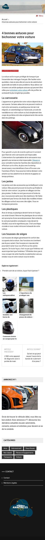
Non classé (8, 453)
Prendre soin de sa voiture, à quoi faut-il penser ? (20, 271)
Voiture (19, 457)
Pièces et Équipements (11, 70)
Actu (5, 448)
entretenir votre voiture (19, 90)
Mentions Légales (10, 483)
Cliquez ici (36, 160)
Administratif (16, 448)
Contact (7, 478)
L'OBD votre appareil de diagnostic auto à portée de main (12, 358)
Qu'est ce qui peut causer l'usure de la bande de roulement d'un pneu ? (33, 357)
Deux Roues (30, 448)
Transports (8, 457)
